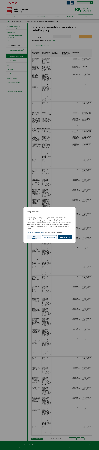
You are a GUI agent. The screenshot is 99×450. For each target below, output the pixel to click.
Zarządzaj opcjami (49, 237)
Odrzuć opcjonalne (34, 237)
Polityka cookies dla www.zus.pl (35, 232)
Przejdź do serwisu (65, 237)
